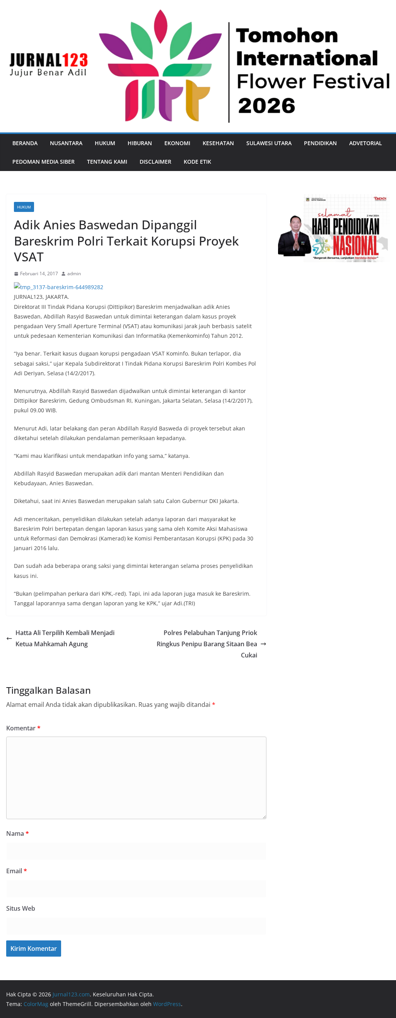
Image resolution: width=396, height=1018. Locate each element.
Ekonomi (177, 143)
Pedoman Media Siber (43, 161)
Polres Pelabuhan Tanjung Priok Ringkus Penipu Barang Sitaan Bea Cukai (207, 643)
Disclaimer (155, 161)
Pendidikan (320, 143)
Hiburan (140, 143)
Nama (17, 833)
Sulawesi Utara (269, 143)
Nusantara (66, 143)
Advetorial (365, 143)
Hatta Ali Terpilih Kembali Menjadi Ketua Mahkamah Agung (64, 638)
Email (16, 871)
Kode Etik (197, 161)
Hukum (105, 143)
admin (74, 273)
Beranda (25, 143)
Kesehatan (218, 143)
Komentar (23, 728)
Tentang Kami (107, 161)
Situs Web (20, 908)
